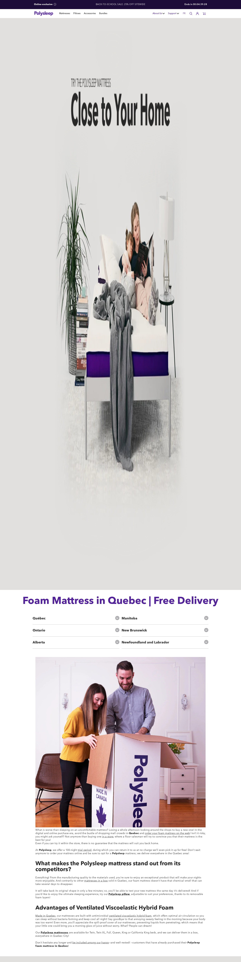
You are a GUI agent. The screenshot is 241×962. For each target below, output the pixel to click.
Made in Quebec (45, 916)
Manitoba (129, 618)
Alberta (39, 642)
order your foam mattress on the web (167, 833)
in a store (107, 836)
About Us (157, 13)
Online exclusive (43, 4)
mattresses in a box (96, 881)
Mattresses (64, 13)
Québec (39, 618)
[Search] (191, 13)
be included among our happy (90, 942)
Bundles (103, 13)
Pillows (76, 13)
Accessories (90, 13)
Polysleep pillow (119, 894)
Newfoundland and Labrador (145, 642)
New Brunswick (134, 630)
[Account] (197, 13)
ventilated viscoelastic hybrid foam (130, 916)
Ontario (39, 630)
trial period (84, 850)
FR (184, 13)
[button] (204, 13)
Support (172, 13)
